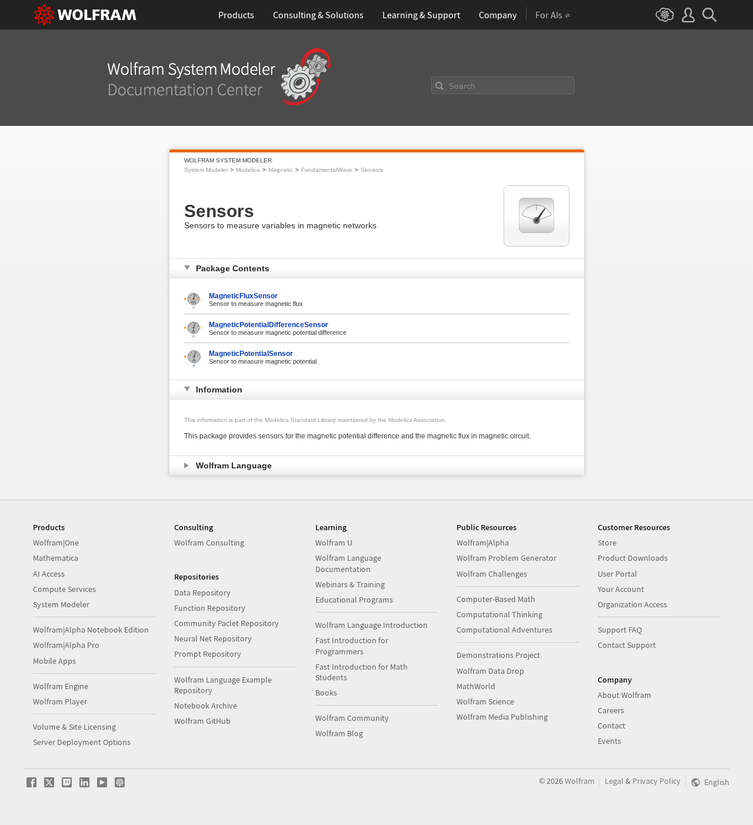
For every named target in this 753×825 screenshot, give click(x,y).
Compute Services (64, 589)
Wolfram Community (352, 718)
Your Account (621, 589)
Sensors (372, 170)
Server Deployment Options (82, 742)
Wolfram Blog (339, 733)
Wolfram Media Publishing (502, 716)
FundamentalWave (326, 170)
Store (607, 542)
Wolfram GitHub (202, 721)
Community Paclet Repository (226, 623)
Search (462, 86)
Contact (611, 725)
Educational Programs (354, 599)
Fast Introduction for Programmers (351, 645)
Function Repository (209, 608)
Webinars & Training (350, 584)
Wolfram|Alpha (483, 542)
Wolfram (580, 781)
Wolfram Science (485, 701)
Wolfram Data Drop (490, 671)
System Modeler (206, 170)
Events (609, 741)
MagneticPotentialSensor (251, 354)
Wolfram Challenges (492, 573)
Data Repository (202, 592)
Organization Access (632, 604)
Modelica (248, 170)
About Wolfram (624, 695)
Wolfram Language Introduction (371, 625)
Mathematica (55, 558)
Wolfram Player (60, 701)
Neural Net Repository (213, 638)
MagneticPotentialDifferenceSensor (268, 325)
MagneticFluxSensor (243, 296)
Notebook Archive (205, 705)
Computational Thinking (499, 614)
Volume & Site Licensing (74, 726)
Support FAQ (620, 629)
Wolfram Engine (60, 686)
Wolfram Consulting (209, 542)
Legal (614, 781)
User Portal (617, 573)
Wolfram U (333, 542)
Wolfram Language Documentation (348, 563)
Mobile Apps (54, 661)
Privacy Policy (656, 781)
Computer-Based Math (496, 599)
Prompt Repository (207, 653)
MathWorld (476, 686)
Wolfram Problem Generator (507, 558)
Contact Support (627, 645)
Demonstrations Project (498, 655)
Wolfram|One (56, 542)
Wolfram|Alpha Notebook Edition (91, 629)
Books (326, 692)
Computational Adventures (504, 629)
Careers (611, 710)
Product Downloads (633, 558)
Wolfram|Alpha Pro (66, 645)
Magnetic (280, 170)
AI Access (49, 573)
